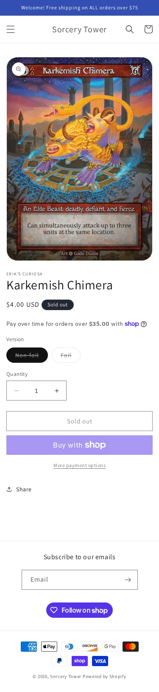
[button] (10, 29)
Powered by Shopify (104, 676)
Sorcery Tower (65, 676)
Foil (71, 357)
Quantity (17, 374)
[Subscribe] (128, 580)
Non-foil (31, 357)
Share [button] (24, 489)
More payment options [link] (79, 465)
